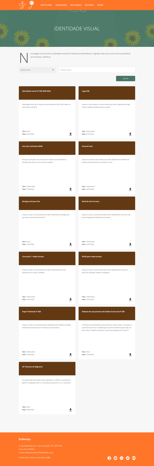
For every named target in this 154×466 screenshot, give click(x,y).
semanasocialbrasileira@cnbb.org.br (39, 452)
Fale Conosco (76, 5)
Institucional (46, 5)
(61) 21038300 (29, 449)
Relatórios (89, 5)
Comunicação (61, 5)
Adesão (100, 5)
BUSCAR (125, 79)
